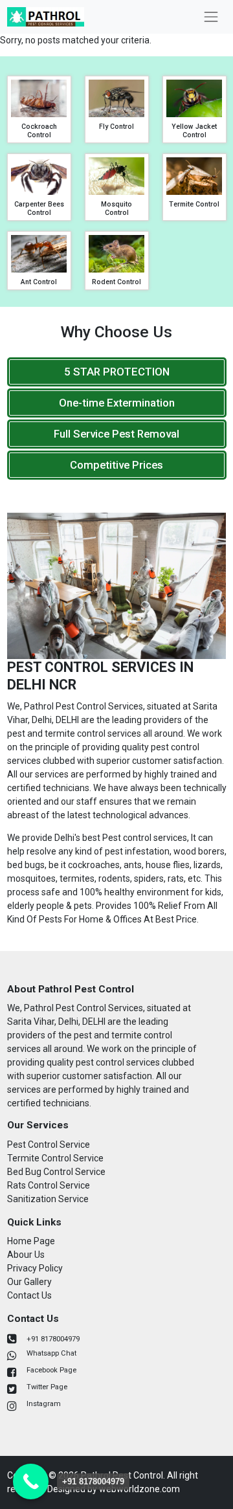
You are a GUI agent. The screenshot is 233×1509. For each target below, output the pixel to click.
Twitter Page (47, 1387)
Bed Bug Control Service (56, 1172)
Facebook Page (51, 1370)
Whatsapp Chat (51, 1353)
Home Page (31, 1241)
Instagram (44, 1404)
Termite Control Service (55, 1158)
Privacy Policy (35, 1268)
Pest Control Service (48, 1144)
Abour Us (26, 1254)
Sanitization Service (48, 1199)
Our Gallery (29, 1282)
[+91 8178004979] (31, 1481)
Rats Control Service (48, 1185)
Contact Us (29, 1295)
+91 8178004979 (53, 1339)
